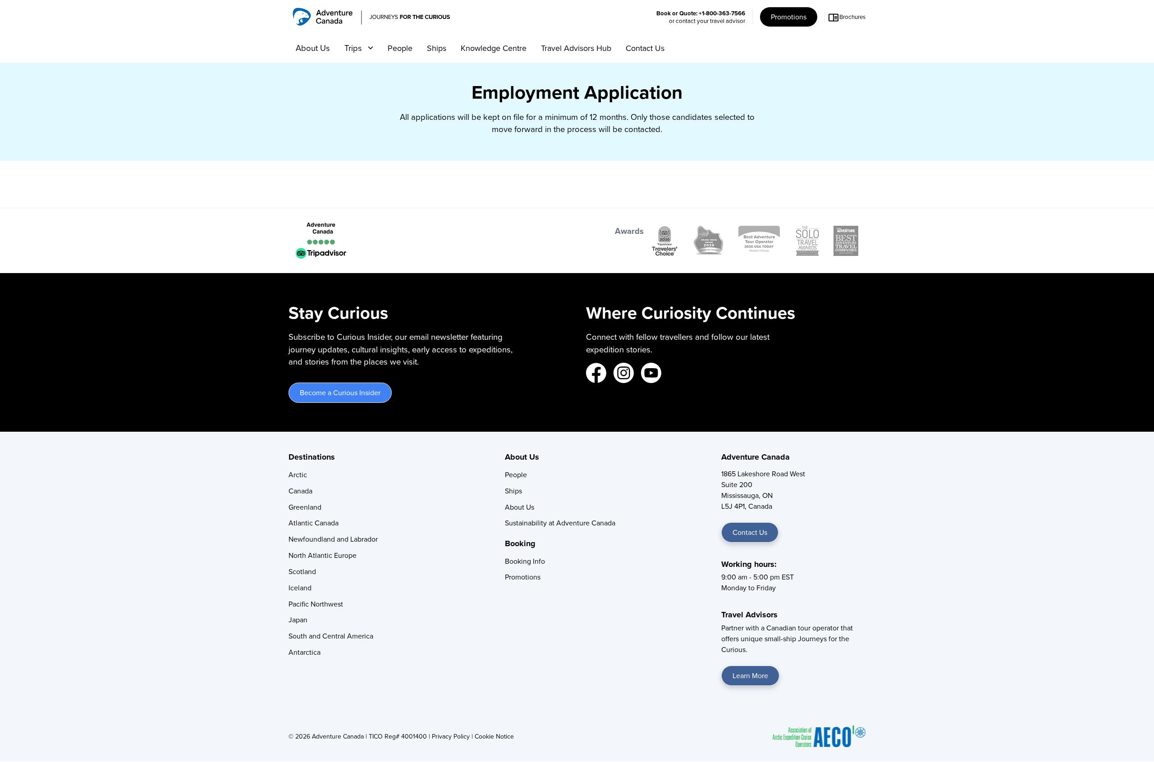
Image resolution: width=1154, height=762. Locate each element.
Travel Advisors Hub (576, 48)
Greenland (304, 507)
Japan (297, 620)
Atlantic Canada (313, 523)
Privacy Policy (451, 736)
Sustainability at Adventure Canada (560, 523)
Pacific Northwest (315, 604)
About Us (313, 48)
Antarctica (304, 652)
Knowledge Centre (494, 48)
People (400, 48)
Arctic (297, 474)
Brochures (852, 17)
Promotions (788, 17)
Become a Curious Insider (340, 392)
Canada (300, 491)
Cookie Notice (494, 736)
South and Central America (330, 636)
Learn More (750, 675)
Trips (354, 48)
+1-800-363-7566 (722, 13)
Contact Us (645, 48)
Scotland (302, 571)
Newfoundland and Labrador (333, 539)
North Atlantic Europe (322, 555)
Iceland (299, 588)
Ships (436, 48)
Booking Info (525, 561)
